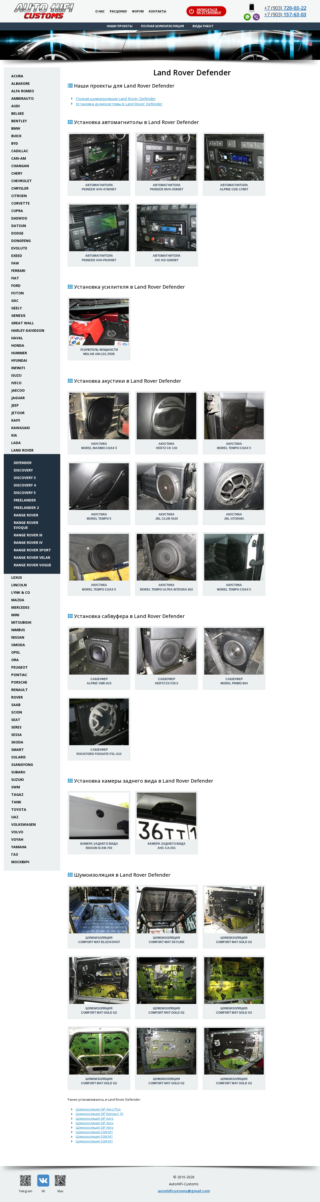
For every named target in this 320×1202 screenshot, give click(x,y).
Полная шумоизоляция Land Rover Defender (116, 98)
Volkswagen (23, 824)
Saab (15, 704)
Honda (17, 345)
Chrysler (19, 188)
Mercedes (20, 607)
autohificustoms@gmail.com (184, 1191)
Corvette (20, 203)
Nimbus (18, 629)
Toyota (18, 809)
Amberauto (22, 98)
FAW (15, 263)
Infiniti (18, 367)
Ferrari (18, 270)
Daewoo (19, 218)
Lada (16, 442)
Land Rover (22, 450)
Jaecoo (18, 390)
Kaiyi (15, 420)
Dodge (17, 233)
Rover (17, 697)
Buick (16, 135)
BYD (14, 143)
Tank (16, 802)
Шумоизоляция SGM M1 (94, 1132)
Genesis (18, 315)
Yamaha (18, 846)
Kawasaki (20, 427)
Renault (19, 689)
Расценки (118, 11)
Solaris (18, 757)
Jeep (15, 405)
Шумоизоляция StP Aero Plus (98, 1109)
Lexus (16, 577)
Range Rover (26, 515)
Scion (16, 712)
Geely (16, 308)
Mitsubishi (21, 622)
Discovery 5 (25, 492)
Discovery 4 (25, 485)
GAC (14, 300)
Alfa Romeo (22, 91)
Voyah (17, 839)
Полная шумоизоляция (162, 26)
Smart (17, 749)
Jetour (17, 412)
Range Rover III (28, 535)
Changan (20, 165)
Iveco (16, 382)
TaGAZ (17, 794)
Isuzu (16, 375)
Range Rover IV (28, 542)
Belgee (17, 113)
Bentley (19, 121)
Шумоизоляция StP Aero (95, 1118)
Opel (15, 652)
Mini (15, 614)
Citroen (19, 195)
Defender (23, 462)
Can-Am (18, 158)
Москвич (20, 861)
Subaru (18, 772)
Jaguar (18, 397)
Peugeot (19, 667)
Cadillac (19, 150)
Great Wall (22, 323)
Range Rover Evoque (26, 525)
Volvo (17, 832)
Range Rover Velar (32, 557)
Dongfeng (21, 240)
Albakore (20, 83)
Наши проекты (119, 26)
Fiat (15, 278)
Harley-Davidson (27, 330)
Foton (17, 293)
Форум (138, 11)
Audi (15, 106)
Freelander (25, 500)
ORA (15, 659)
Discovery (23, 470)
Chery (16, 173)
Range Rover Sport (32, 550)
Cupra (17, 210)
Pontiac (19, 674)
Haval (17, 338)
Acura (17, 76)
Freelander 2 (26, 507)
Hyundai (19, 360)
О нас (100, 11)
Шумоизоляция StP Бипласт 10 (99, 1113)
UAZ (14, 817)
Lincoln (19, 585)
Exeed (16, 255)
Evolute (19, 248)
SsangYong (22, 764)
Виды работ (203, 26)
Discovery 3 (25, 477)
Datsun (18, 225)
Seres (16, 727)
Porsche (19, 682)
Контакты (157, 11)
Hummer (19, 353)
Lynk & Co (20, 592)
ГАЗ (14, 854)
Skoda (17, 742)
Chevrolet (21, 180)
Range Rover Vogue (32, 565)
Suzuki (17, 779)
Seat (15, 719)
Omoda (18, 644)
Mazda (17, 600)
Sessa (16, 734)
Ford (15, 285)
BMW (15, 128)
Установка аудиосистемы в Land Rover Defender (119, 103)
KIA (14, 435)
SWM (15, 787)
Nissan (17, 637)
